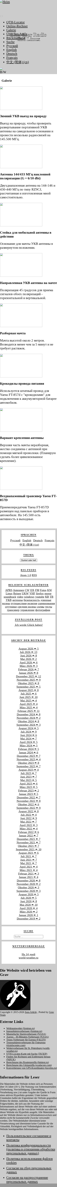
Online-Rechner (17, 26)
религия (32, 603)
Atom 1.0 (25, 575)
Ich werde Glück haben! (28, 624)
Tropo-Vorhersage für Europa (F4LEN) (26, 1039)
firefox (40, 593)
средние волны (27, 606)
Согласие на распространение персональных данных (27, 1179)
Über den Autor (16, 34)
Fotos (43, 590)
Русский (12, 46)
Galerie (11, 30)
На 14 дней (28, 954)
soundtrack (10, 596)
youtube (39, 596)
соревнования (46, 603)
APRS (8, 590)
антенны (17, 600)
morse (47, 593)
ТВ (51, 596)
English (11, 50)
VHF (32, 593)
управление (27, 610)
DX (32, 590)
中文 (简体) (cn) (17, 62)
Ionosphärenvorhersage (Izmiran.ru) (24, 1031)
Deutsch (11, 54)
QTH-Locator (15, 22)
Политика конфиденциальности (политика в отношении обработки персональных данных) (30, 1149)
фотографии (42, 610)
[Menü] (1, 16)
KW (49, 590)
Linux (9, 593)
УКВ (9, 600)
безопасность (32, 600)
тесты (48, 606)
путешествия (19, 603)
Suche (10, 42)
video (20, 596)
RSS (34, 575)
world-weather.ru (28, 957)
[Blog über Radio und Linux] (28, 6)
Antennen (18, 590)
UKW (25, 593)
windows (29, 596)
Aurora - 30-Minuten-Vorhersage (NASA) (27, 1036)
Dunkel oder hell (28, 560)
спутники (11, 606)
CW (27, 590)
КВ (47, 596)
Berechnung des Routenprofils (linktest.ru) (27, 1062)
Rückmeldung (15, 38)
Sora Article (31, 1012)
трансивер (13, 610)
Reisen (17, 593)
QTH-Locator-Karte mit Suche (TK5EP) (26, 1053)
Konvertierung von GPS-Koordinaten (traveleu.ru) (31, 1068)
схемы (40, 606)
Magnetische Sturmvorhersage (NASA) (26, 1034)
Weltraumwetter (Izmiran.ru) (20, 1028)
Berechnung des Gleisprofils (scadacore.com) (29, 1065)
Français (12, 57)
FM (37, 590)
